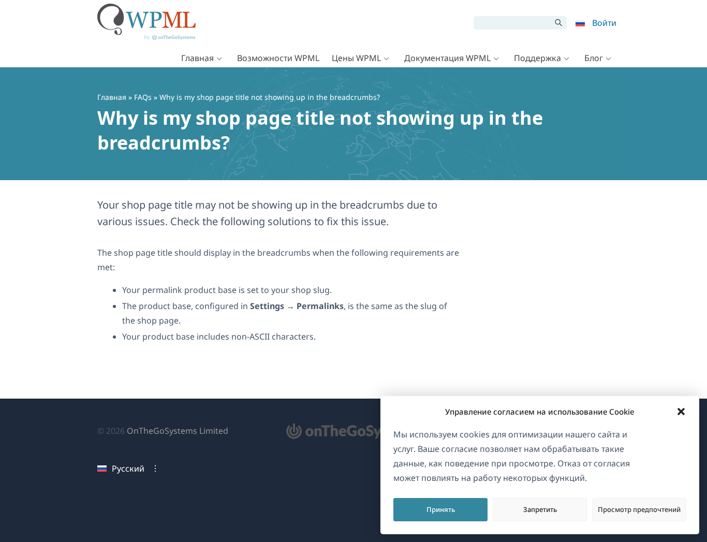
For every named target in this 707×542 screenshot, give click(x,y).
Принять (440, 509)
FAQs (143, 97)
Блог (593, 58)
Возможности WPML (278, 58)
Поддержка (537, 58)
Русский (128, 468)
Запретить (540, 509)
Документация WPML (447, 58)
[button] (681, 411)
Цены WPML (356, 58)
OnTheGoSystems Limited (177, 430)
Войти (604, 22)
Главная (197, 58)
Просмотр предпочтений (639, 509)
